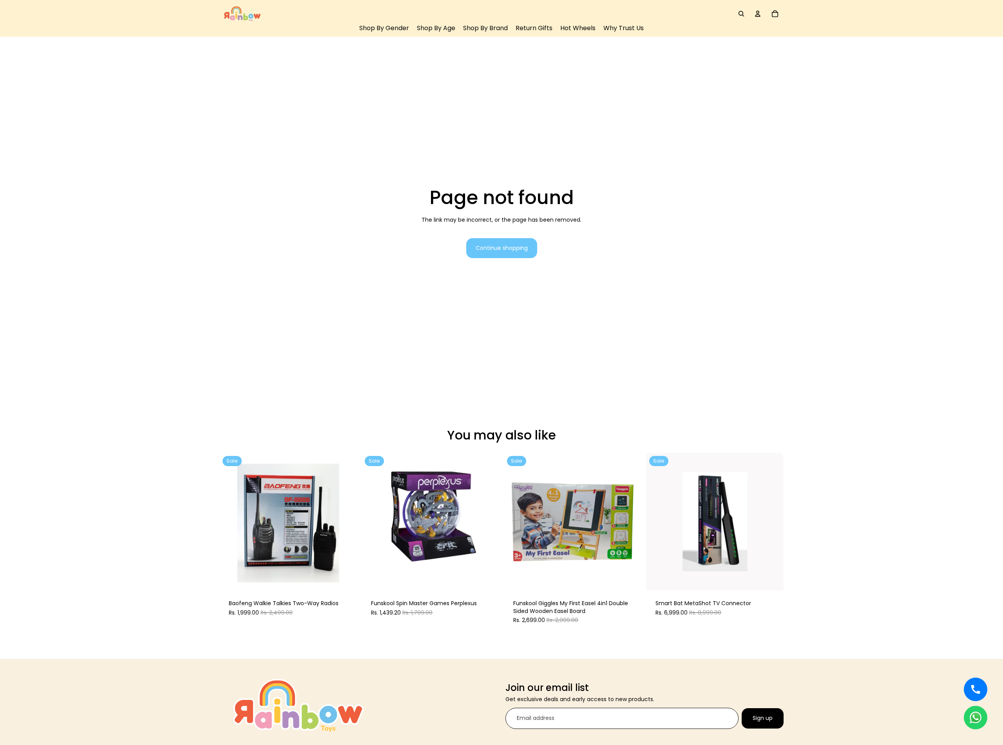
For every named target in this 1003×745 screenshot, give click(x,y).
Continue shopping (502, 248)
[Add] (345, 578)
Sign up (763, 718)
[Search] (741, 13)
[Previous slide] (231, 521)
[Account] (757, 13)
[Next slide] (345, 521)
